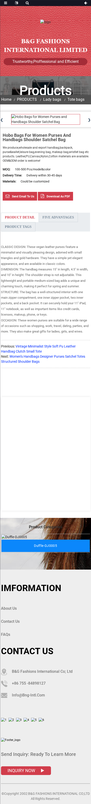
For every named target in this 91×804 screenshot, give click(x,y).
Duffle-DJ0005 (45, 546)
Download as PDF (58, 196)
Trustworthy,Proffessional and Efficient (45, 61)
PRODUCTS (27, 99)
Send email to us (23, 196)
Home (6, 99)
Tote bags (75, 99)
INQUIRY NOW (22, 770)
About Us (9, 608)
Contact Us (10, 621)
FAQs (5, 634)
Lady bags (52, 99)
